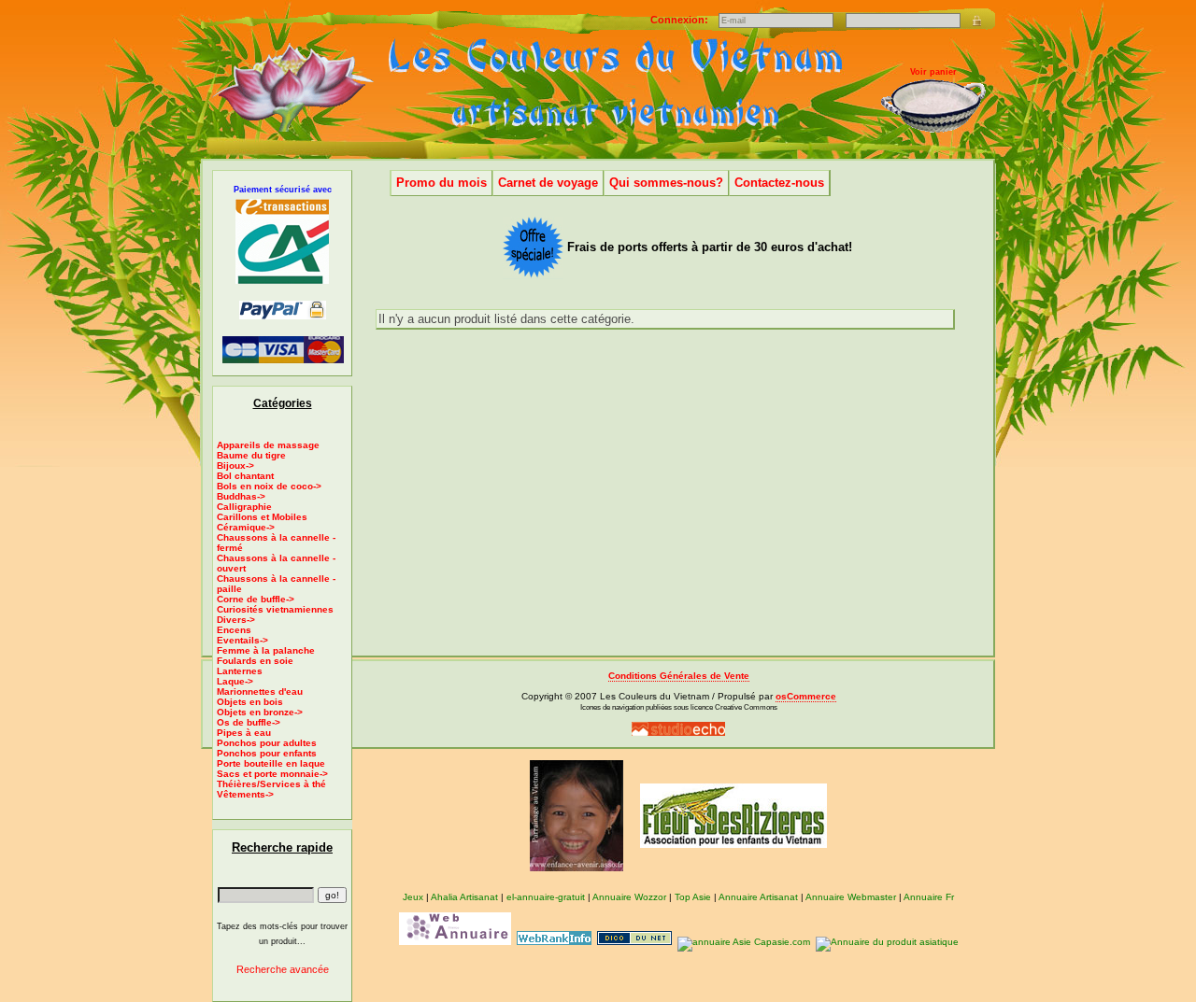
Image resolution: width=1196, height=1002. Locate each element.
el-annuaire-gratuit (545, 897)
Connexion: (680, 19)
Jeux (413, 897)
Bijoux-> (235, 465)
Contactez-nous (779, 183)
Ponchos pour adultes (267, 743)
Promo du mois (441, 183)
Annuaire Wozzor (629, 897)
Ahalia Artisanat (464, 897)
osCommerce (806, 696)
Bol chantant (245, 476)
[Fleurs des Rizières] (733, 815)
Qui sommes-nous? (666, 183)
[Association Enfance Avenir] (576, 815)
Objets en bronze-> (260, 712)
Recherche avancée (282, 969)
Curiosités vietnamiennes (275, 609)
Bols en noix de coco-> (269, 486)
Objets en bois (250, 702)
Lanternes (240, 671)
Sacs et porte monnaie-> (272, 774)
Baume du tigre (251, 455)
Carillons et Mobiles (262, 517)
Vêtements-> (245, 794)
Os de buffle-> (248, 722)
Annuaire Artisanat (758, 897)
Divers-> (236, 619)
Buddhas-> (241, 496)
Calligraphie (244, 506)
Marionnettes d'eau (260, 691)
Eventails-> (242, 640)
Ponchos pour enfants (267, 753)
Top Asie (693, 897)
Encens (234, 630)
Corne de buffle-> (255, 599)
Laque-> (235, 681)
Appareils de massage (268, 445)
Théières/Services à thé (271, 784)
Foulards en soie (255, 661)
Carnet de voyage (548, 183)
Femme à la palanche (266, 650)
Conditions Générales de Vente (678, 675)
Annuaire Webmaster (850, 897)
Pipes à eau (244, 732)
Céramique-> (246, 527)
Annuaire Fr (929, 897)
